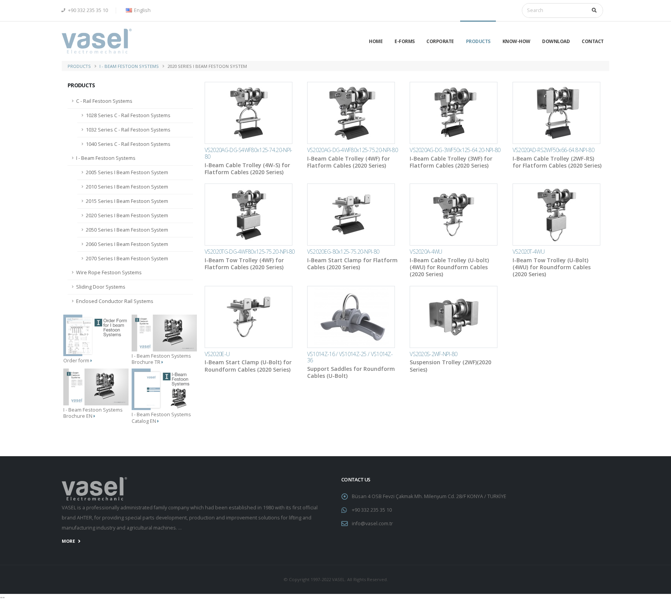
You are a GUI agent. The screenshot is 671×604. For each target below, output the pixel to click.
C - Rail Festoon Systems (104, 101)
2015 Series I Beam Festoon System (127, 201)
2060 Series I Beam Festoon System (127, 244)
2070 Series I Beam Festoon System (127, 258)
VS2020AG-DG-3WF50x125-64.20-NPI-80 (455, 150)
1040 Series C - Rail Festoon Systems (128, 144)
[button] (137, 10)
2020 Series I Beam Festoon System (127, 215)
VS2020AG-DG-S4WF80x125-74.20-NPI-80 (248, 153)
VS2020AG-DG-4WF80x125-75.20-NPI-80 (352, 150)
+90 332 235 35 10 (87, 10)
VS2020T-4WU (528, 251)
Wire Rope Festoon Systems (109, 272)
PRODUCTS (478, 41)
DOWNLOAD (556, 41)
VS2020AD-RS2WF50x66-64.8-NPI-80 (553, 150)
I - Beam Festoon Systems (129, 66)
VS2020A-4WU (426, 251)
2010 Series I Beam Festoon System (127, 186)
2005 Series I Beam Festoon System (127, 172)
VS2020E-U (217, 354)
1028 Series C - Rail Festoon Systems (128, 115)
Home (375, 41)
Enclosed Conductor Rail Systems (114, 301)
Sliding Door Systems (100, 287)
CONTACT (593, 41)
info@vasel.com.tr (372, 523)
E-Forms (405, 41)
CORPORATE (440, 41)
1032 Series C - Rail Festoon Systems (128, 129)
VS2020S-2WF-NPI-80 (433, 354)
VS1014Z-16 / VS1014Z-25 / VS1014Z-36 (350, 357)
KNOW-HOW (516, 41)
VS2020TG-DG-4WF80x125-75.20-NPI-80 (250, 251)
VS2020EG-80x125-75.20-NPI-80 (343, 251)
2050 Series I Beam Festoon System (127, 230)
